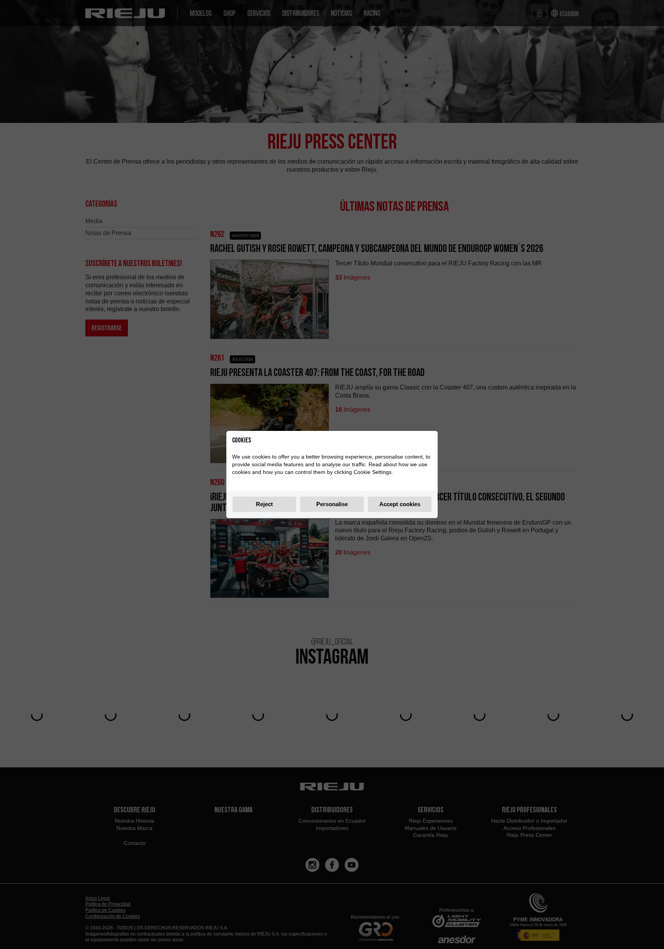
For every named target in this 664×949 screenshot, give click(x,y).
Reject (264, 504)
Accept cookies (399, 504)
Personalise (332, 504)
